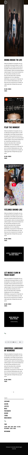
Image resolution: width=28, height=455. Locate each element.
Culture (6, 404)
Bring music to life (13, 59)
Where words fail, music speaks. (14, 318)
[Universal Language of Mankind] (14, 338)
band (12, 426)
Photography (7, 411)
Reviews (6, 413)
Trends (6, 415)
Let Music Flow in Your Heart (12, 273)
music (14, 428)
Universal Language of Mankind (13, 349)
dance (15, 426)
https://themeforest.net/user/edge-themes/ (14, 254)
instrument (6, 428)
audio (9, 426)
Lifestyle (6, 406)
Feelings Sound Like (13, 209)
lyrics (11, 428)
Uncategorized (7, 418)
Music (9, 89)
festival (19, 426)
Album (5, 426)
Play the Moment (12, 127)
